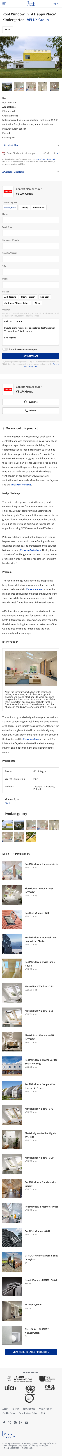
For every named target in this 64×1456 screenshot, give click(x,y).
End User (44, 297)
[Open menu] (4, 4)
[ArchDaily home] (31, 3)
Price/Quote (10, 207)
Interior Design (28, 297)
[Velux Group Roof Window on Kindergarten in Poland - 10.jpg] (31, 86)
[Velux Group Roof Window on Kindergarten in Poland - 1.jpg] (54, 86)
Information (39, 207)
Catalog (24, 207)
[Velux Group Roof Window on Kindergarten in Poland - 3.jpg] (31, 837)
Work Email (7, 227)
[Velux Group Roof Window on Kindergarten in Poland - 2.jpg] (7, 86)
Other (37, 303)
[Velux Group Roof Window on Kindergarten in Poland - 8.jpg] (19, 837)
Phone (5, 278)
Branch (5, 291)
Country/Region (9, 253)
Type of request (9, 202)
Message (6, 309)
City (4, 266)
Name (5, 214)
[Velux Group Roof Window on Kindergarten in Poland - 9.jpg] (7, 837)
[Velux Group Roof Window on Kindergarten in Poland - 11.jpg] (43, 86)
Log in (56, 4)
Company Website (10, 240)
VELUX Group (38, 20)
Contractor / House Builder (16, 303)
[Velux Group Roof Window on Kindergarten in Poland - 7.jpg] (19, 86)
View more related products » (31, 1352)
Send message (30, 356)
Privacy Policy (51, 159)
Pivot (7, 803)
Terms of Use (40, 159)
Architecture (10, 297)
